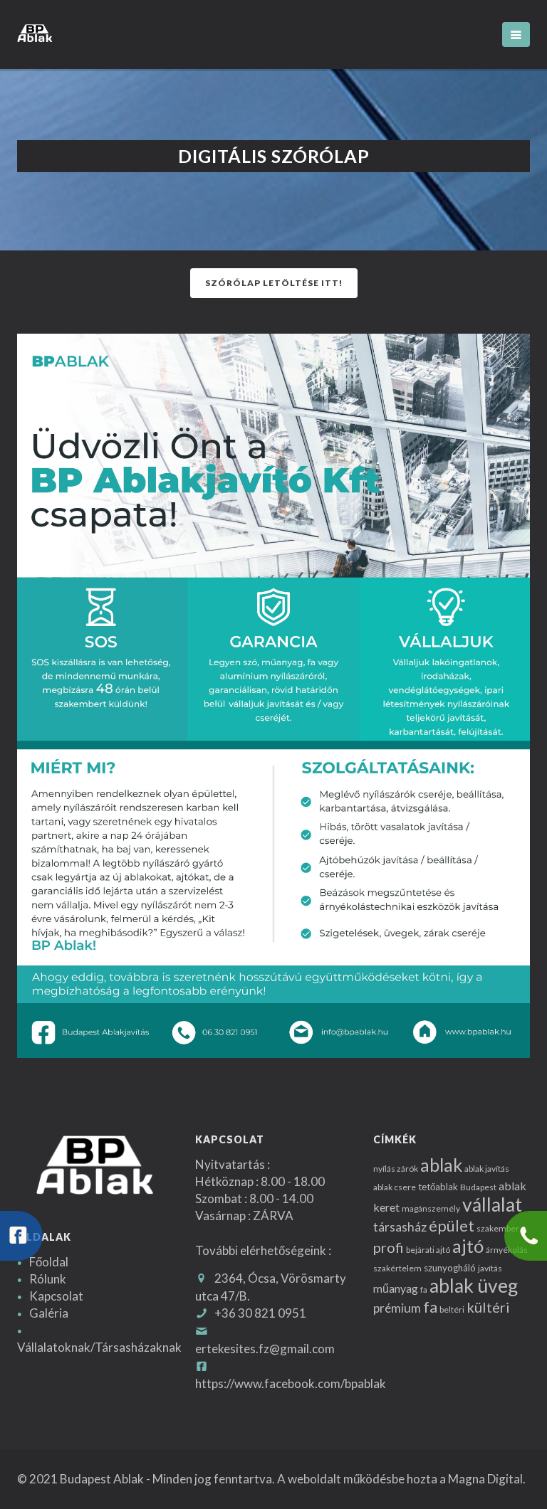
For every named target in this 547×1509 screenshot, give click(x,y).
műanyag (395, 1288)
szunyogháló (450, 1268)
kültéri (488, 1306)
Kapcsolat (56, 1295)
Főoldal (48, 1261)
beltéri (451, 1309)
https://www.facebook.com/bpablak (290, 1383)
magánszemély (431, 1208)
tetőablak (438, 1186)
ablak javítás (486, 1168)
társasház (400, 1226)
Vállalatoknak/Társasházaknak (99, 1347)
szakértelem (397, 1268)
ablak (441, 1164)
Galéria (48, 1313)
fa (423, 1289)
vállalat (492, 1204)
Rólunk (47, 1278)
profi (388, 1247)
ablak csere (394, 1187)
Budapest (478, 1187)
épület (451, 1226)
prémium (397, 1308)
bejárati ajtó (428, 1249)
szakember (497, 1228)
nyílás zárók (395, 1168)
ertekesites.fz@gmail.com (265, 1348)
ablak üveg (473, 1285)
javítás (490, 1268)
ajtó (468, 1245)
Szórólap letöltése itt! (274, 282)
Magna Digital (485, 1478)
